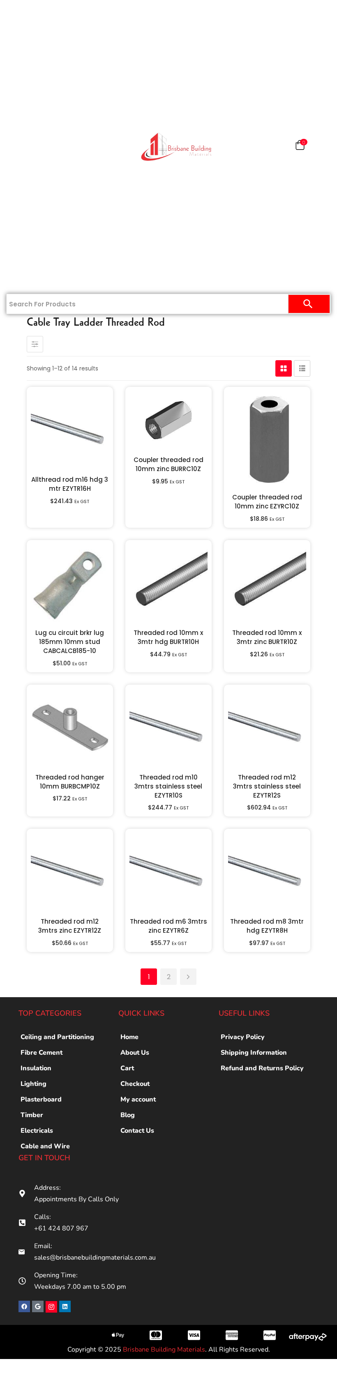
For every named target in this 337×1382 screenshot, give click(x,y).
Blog (127, 1115)
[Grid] (283, 368)
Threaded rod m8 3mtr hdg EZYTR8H (267, 926)
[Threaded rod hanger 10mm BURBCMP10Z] (70, 728)
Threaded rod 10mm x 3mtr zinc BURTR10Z (267, 637)
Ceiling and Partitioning (31, 98)
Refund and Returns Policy (262, 1068)
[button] (300, 147)
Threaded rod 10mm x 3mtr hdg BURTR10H (168, 637)
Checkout (135, 1083)
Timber (30, 146)
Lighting (33, 1083)
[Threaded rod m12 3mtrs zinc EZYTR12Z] (70, 872)
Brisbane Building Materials (164, 1349)
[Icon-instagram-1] (51, 1307)
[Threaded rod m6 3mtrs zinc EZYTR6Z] (168, 872)
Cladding (30, 120)
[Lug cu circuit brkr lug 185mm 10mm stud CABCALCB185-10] (70, 583)
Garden (30, 226)
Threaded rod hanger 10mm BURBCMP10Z (69, 782)
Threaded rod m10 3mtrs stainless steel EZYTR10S (168, 786)
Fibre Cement (41, 1052)
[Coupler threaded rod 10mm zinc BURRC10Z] (168, 420)
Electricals (30, 200)
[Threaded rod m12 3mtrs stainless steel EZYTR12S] (267, 728)
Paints (35, 66)
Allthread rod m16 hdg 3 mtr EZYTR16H (69, 484)
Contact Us (30, 280)
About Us (134, 1052)
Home (34, 13)
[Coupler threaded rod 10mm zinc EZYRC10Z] (267, 439)
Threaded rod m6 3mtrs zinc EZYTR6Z (168, 926)
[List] (302, 368)
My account (138, 1099)
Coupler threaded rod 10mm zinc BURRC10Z (168, 464)
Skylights (30, 253)
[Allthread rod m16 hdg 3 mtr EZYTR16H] (70, 430)
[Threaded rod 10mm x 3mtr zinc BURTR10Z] (267, 583)
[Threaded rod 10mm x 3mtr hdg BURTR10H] (168, 583)
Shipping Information (254, 1052)
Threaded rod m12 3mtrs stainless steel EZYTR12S (267, 786)
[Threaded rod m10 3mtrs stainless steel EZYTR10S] (168, 728)
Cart (127, 1068)
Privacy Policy (243, 1037)
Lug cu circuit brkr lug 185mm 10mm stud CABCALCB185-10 (69, 641)
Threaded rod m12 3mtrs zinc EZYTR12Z (69, 926)
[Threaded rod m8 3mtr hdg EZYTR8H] (267, 872)
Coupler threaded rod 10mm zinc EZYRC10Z (267, 501)
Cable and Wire (45, 1146)
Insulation (30, 173)
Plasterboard (33, 40)
